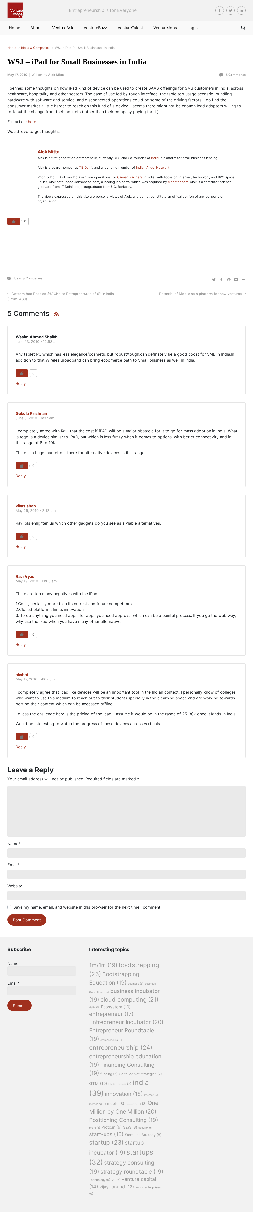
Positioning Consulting (123, 1120)
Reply (21, 383)
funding (109, 1074)
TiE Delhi (85, 167)
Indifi (155, 158)
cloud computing (129, 999)
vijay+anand (116, 1186)
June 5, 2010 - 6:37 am (35, 418)
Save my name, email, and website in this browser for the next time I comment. (87, 907)
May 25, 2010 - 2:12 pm (36, 510)
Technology (99, 1180)
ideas (124, 1084)
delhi (94, 1007)
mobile (115, 1104)
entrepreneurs (111, 1040)
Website (14, 885)
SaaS (130, 1127)
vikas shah (26, 505)
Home (11, 48)
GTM (98, 1083)
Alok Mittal (56, 75)
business (135, 983)
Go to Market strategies (140, 1074)
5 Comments (236, 75)
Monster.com (178, 182)
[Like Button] (13, 221)
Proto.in (111, 1127)
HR (112, 1084)
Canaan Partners (130, 177)
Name (13, 843)
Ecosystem (116, 1006)
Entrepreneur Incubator (126, 1022)
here (32, 121)
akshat (22, 674)
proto (94, 1127)
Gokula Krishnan (31, 413)
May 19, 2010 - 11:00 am (36, 581)
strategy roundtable (131, 1171)
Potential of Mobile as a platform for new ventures (200, 294)
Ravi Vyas (25, 576)
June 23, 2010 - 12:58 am (37, 341)
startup (106, 1142)
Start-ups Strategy (143, 1135)
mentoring (97, 1104)
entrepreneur (111, 1014)
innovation (124, 1094)
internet (151, 1095)
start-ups (106, 1134)
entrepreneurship (120, 1047)
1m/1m (103, 965)
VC (115, 1180)
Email (13, 864)
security (145, 1127)
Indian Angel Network (152, 167)
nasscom (136, 1104)
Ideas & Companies (35, 48)
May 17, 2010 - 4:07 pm (35, 679)
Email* (13, 983)
